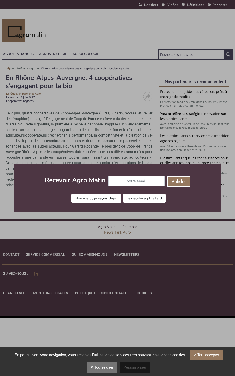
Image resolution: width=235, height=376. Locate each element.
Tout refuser (103, 367)
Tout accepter (207, 355)
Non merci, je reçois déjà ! (96, 198)
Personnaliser (134, 367)
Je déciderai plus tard (144, 198)
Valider (178, 181)
